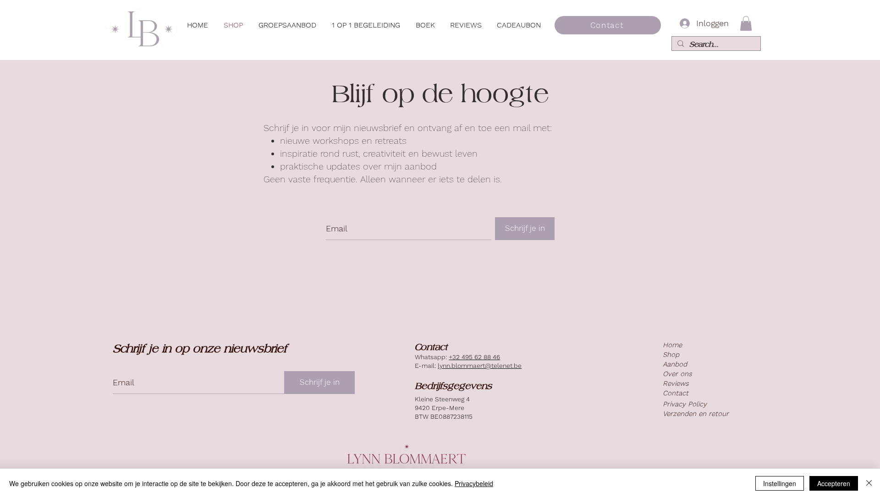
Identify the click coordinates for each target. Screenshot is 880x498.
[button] (287, 25)
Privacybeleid (474, 483)
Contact (430, 346)
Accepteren (833, 483)
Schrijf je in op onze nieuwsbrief (200, 348)
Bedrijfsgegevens (453, 385)
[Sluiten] (869, 483)
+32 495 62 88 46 (474, 357)
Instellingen (779, 483)
